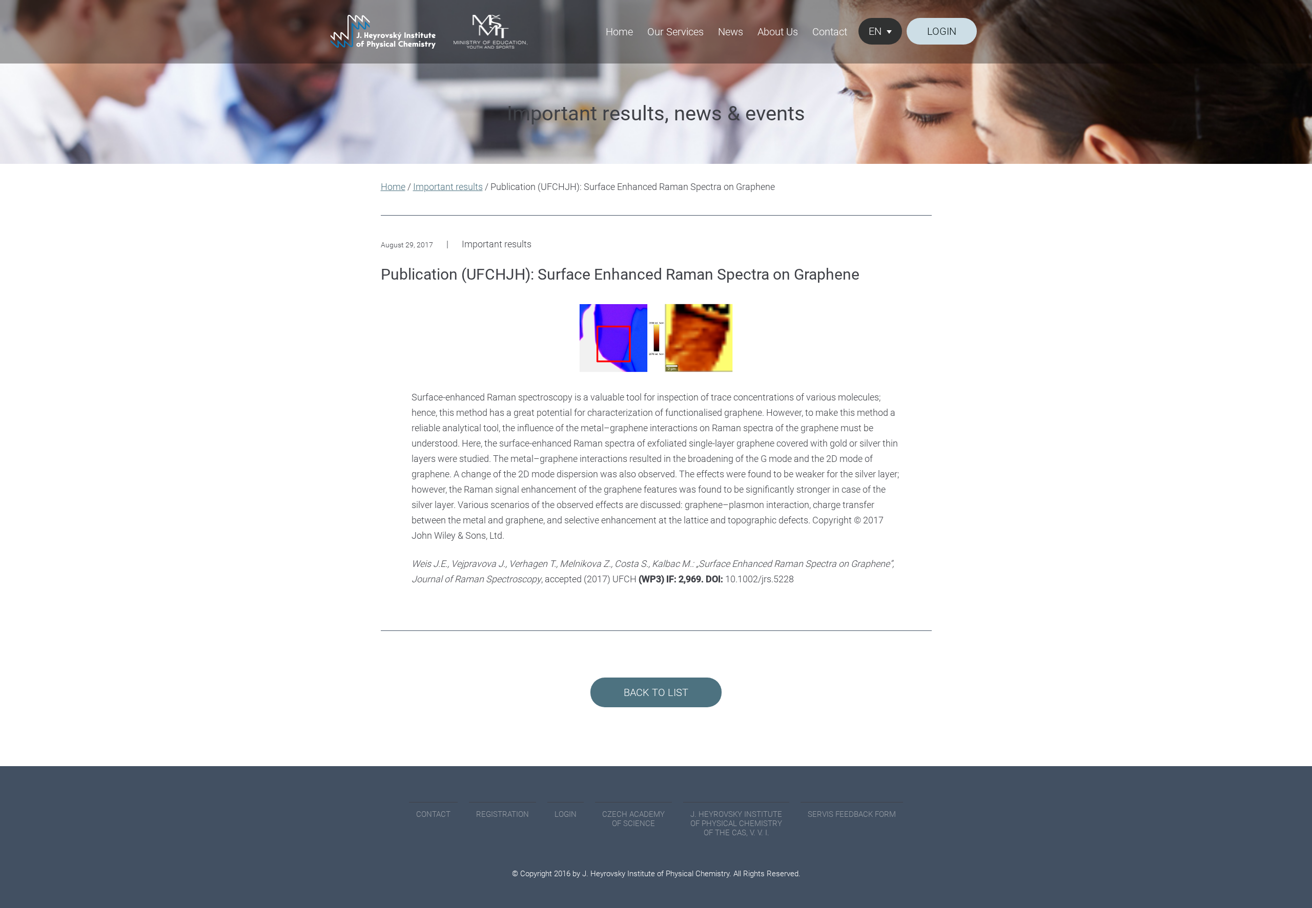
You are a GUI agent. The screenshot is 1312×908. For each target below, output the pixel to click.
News (730, 32)
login (941, 31)
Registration (502, 814)
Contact (829, 32)
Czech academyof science (633, 819)
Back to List (656, 692)
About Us (777, 32)
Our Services (675, 32)
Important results (448, 186)
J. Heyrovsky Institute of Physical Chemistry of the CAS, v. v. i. (736, 823)
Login (566, 814)
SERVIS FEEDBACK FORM (852, 814)
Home (619, 32)
